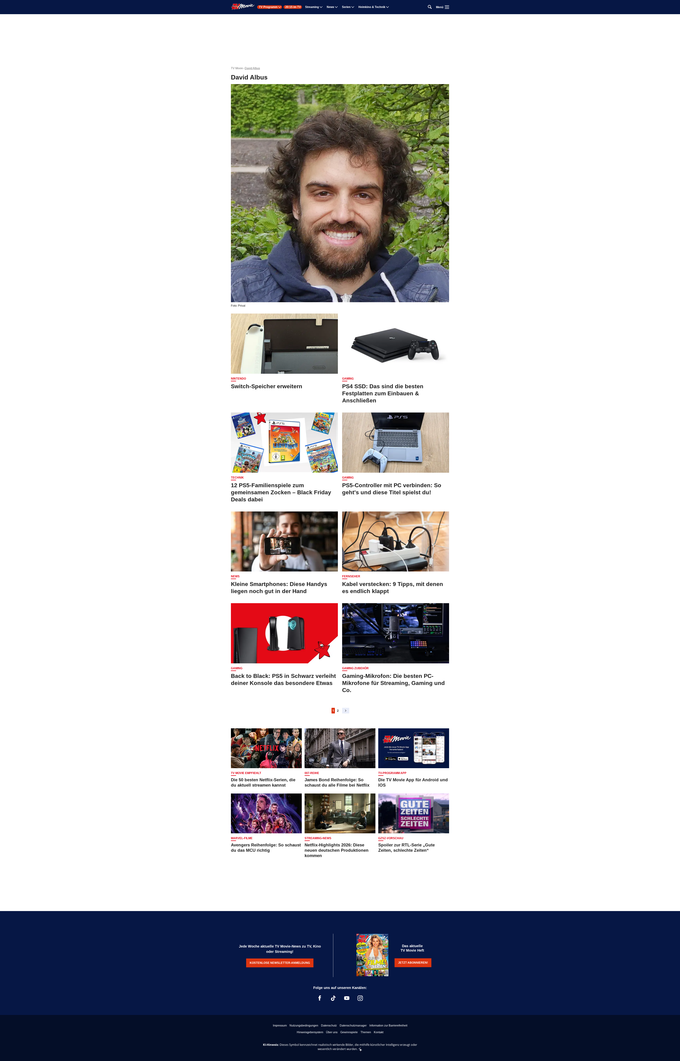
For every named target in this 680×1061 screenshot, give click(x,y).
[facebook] (319, 998)
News (330, 7)
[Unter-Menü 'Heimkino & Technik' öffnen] (387, 7)
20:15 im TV (293, 7)
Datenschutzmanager (353, 1025)
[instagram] (360, 998)
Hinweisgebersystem (310, 1032)
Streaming (312, 7)
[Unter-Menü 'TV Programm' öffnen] (279, 7)
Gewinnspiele (349, 1032)
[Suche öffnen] (430, 7)
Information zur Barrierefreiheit (388, 1025)
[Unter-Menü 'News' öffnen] (336, 7)
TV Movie (237, 68)
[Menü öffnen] (447, 7)
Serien (346, 7)
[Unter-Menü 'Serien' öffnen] (352, 7)
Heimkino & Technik (371, 7)
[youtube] (346, 998)
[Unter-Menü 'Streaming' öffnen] (321, 7)
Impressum (280, 1025)
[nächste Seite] (345, 710)
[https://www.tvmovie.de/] (243, 7)
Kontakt (378, 1032)
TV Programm (268, 7)
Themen (366, 1032)
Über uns (332, 1032)
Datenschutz (329, 1025)
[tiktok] (333, 998)
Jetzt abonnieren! (413, 962)
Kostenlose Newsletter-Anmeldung (280, 962)
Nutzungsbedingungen (304, 1025)
